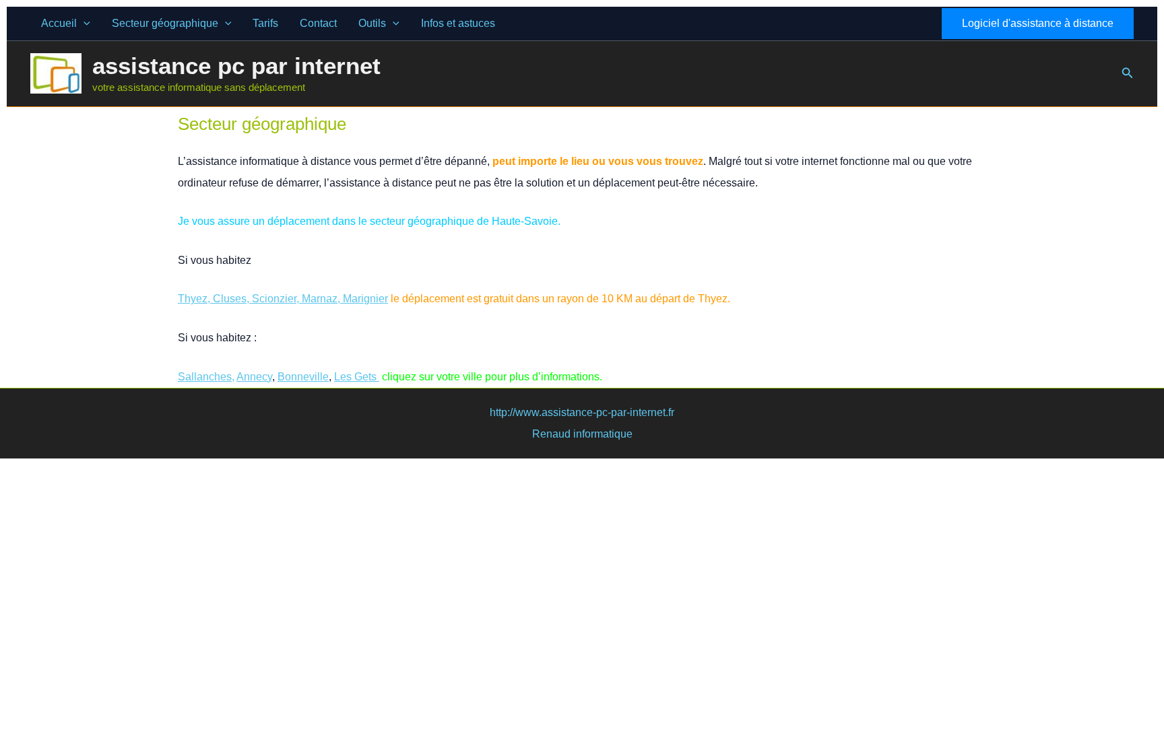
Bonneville (303, 376)
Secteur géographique (165, 23)
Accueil (59, 23)
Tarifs (265, 23)
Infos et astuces (458, 23)
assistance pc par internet (236, 66)
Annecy (254, 376)
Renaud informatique (582, 434)
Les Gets (356, 376)
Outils (372, 23)
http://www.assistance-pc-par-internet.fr (582, 412)
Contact (318, 23)
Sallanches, (206, 376)
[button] (83, 23)
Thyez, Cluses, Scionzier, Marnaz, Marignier (283, 298)
